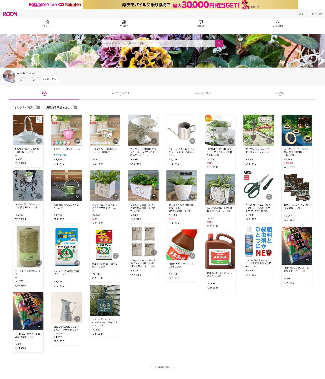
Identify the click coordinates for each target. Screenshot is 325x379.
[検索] (219, 43)
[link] (28, 130)
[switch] (36, 107)
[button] (9, 76)
